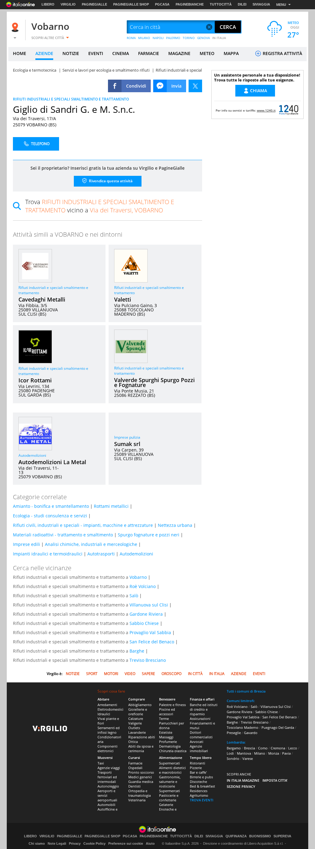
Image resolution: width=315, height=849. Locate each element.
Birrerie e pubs (201, 777)
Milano (259, 753)
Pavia (286, 753)
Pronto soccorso (141, 772)
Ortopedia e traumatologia (139, 793)
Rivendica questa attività (110, 181)
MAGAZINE (179, 53)
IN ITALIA (219, 38)
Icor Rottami (35, 380)
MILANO (144, 38)
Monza (273, 753)
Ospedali (135, 767)
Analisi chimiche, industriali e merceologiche (91, 544)
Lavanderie (137, 732)
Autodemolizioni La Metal (52, 462)
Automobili (106, 804)
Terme (164, 718)
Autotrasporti (101, 554)
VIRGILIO (68, 4)
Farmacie (135, 763)
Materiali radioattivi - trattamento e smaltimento (63, 535)
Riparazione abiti (141, 737)
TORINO (189, 38)
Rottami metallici (111, 506)
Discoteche (198, 781)
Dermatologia (170, 746)
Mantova (244, 753)
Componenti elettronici (108, 748)
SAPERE (148, 673)
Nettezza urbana (175, 525)
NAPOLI (158, 38)
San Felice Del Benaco (279, 717)
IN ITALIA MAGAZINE (243, 780)
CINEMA (120, 53)
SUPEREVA (282, 836)
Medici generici (140, 777)
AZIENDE (44, 53)
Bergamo (234, 748)
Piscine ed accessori (167, 711)
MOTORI (111, 673)
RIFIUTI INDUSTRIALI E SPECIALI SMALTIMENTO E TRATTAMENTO (71, 99)
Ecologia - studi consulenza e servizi (50, 516)
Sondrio (233, 758)
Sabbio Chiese (144, 623)
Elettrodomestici (110, 709)
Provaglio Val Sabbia (150, 632)
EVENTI (95, 53)
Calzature (135, 718)
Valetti (122, 299)
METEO (207, 53)
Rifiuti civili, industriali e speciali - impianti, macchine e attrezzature (83, 525)
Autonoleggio (108, 786)
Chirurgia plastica (172, 750)
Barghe (137, 651)
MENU (281, 4)
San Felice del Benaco (152, 642)
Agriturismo (199, 795)
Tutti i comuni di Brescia (246, 691)
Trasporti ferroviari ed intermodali (107, 777)
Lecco (292, 748)
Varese (247, 758)
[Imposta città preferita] (16, 27)
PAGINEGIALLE (94, 4)
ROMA (131, 38)
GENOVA (203, 38)
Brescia (249, 748)
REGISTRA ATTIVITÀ (281, 53)
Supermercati (169, 763)
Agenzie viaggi (109, 767)
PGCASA (162, 4)
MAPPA (231, 53)
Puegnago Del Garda (277, 727)
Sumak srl (127, 444)
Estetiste (165, 732)
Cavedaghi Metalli (41, 299)
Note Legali (57, 843)
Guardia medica (140, 781)
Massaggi (166, 737)
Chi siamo (37, 843)
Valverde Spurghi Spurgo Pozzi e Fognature (154, 382)
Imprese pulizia (127, 437)
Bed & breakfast (202, 786)
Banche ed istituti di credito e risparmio (203, 709)
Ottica (133, 741)
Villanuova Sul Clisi (276, 706)
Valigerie (135, 723)
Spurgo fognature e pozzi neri (148, 535)
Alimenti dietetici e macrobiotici (172, 770)
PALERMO (173, 38)
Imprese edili (26, 544)
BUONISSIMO (260, 836)
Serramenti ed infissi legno (109, 730)
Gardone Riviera (146, 614)
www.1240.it (266, 110)
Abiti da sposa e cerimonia (141, 748)
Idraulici (104, 714)
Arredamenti (107, 704)
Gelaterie (166, 804)
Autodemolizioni (32, 455)
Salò (134, 595)
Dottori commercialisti (201, 734)
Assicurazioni (200, 718)
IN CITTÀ (195, 673)
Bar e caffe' (198, 772)
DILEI (242, 4)
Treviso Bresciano (148, 660)
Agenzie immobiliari (199, 748)
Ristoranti (197, 763)
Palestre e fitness (172, 704)
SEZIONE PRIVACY (241, 786)
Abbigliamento (140, 704)
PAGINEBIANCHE (190, 4)
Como (263, 748)
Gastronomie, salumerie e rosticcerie (170, 781)
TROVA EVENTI (201, 800)
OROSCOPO (171, 673)
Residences (198, 790)
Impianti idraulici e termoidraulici (47, 554)
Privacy (75, 843)
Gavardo (250, 732)
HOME (19, 53)
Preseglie (234, 732)
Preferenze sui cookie (125, 843)
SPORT (92, 673)
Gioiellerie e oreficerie (137, 711)
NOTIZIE (70, 53)
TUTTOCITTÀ (221, 4)
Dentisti (134, 786)
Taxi (101, 763)
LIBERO (48, 4)
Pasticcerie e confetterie (168, 797)
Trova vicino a (99, 206)
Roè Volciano (143, 586)
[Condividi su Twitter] (195, 86)
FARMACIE (148, 53)
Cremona (278, 748)
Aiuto (150, 843)
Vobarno (50, 26)
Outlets (134, 727)
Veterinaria (137, 800)
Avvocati (196, 741)
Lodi (230, 753)
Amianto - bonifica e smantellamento (51, 506)
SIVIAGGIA (261, 4)
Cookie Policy (94, 843)
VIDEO (130, 673)
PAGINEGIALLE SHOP (131, 4)
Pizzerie (196, 767)
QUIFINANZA (236, 836)
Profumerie (168, 741)
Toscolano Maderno (242, 727)
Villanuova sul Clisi (149, 605)
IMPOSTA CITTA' (275, 780)
